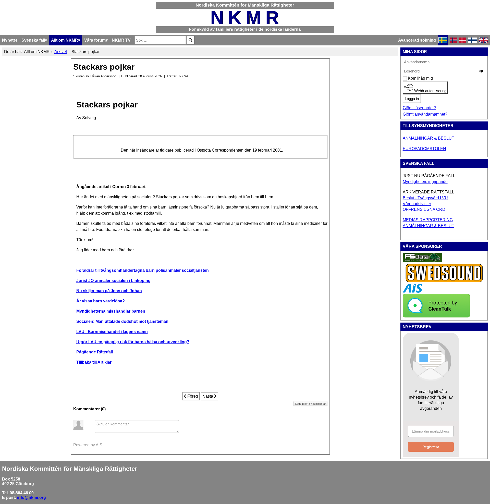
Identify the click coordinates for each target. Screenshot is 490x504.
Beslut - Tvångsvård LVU (425, 198)
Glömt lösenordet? (419, 108)
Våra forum (95, 40)
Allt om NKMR (64, 40)
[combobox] (160, 40)
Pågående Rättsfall (94, 352)
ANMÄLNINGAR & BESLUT (428, 138)
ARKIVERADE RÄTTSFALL (428, 192)
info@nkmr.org (31, 497)
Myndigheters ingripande (425, 181)
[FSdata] (422, 261)
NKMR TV (121, 40)
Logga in (412, 99)
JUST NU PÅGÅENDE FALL (429, 176)
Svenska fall (33, 40)
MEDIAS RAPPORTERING (428, 220)
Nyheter (9, 40)
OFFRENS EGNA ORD (424, 209)
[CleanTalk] (436, 316)
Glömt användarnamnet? (425, 114)
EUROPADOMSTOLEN (424, 148)
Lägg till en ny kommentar (310, 403)
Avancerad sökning (417, 40)
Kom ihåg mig (410, 78)
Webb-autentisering (429, 91)
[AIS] (412, 291)
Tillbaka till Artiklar (94, 362)
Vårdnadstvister (417, 204)
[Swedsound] (444, 281)
